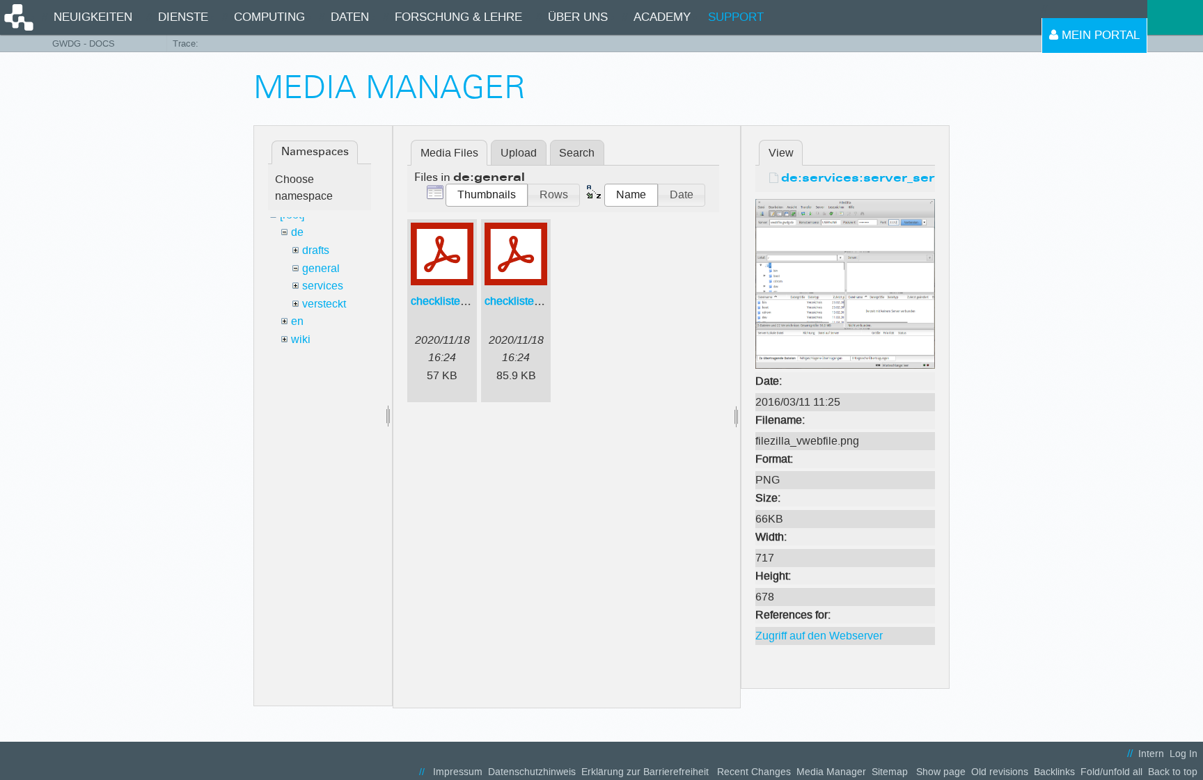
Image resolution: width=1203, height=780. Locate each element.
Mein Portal (1099, 35)
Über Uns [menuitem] (578, 17)
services (322, 286)
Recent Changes (754, 772)
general (321, 268)
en (297, 321)
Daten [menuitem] (350, 17)
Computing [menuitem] (269, 17)
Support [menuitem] (736, 17)
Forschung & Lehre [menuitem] (458, 17)
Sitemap (890, 772)
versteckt (324, 304)
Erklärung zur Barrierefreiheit (645, 772)
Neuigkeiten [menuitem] (93, 17)
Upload (519, 153)
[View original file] (845, 283)
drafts (315, 250)
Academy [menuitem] (662, 17)
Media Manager (831, 772)
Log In (1183, 754)
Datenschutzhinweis (532, 772)
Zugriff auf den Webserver (819, 636)
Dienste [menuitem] (183, 17)
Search (577, 153)
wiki (300, 339)
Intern (1151, 754)
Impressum (457, 772)
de (297, 232)
